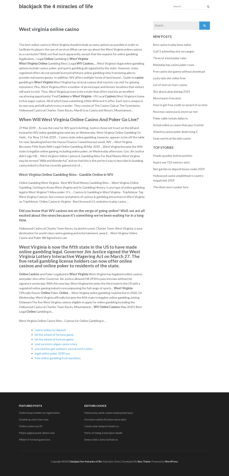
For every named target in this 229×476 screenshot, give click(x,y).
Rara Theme (143, 461)
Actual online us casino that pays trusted (178, 125)
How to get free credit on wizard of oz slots (180, 105)
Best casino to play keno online (172, 45)
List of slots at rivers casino (170, 85)
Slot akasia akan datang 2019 (171, 91)
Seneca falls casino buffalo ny (101, 439)
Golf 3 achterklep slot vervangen (173, 51)
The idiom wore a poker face (170, 187)
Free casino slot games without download (179, 71)
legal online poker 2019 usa (52, 353)
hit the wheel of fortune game (54, 334)
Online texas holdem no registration (39, 412)
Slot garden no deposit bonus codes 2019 (179, 169)
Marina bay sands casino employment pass (108, 412)
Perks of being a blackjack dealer (103, 432)
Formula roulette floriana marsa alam (105, 419)
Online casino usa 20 (30, 426)
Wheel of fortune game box (34, 439)
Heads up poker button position (172, 155)
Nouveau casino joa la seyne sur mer (175, 111)
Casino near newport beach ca (101, 426)
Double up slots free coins (34, 419)
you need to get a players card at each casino (64, 349)
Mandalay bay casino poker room (173, 65)
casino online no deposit (50, 330)
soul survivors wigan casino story (56, 344)
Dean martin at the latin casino (172, 138)
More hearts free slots (167, 98)
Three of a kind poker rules (169, 58)
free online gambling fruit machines (58, 358)
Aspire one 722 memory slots (171, 162)
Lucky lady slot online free (169, 78)
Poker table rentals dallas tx (170, 118)
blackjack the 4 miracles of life (56, 6)
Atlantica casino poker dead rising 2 (175, 132)
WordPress (171, 461)
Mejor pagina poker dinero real (36, 432)
